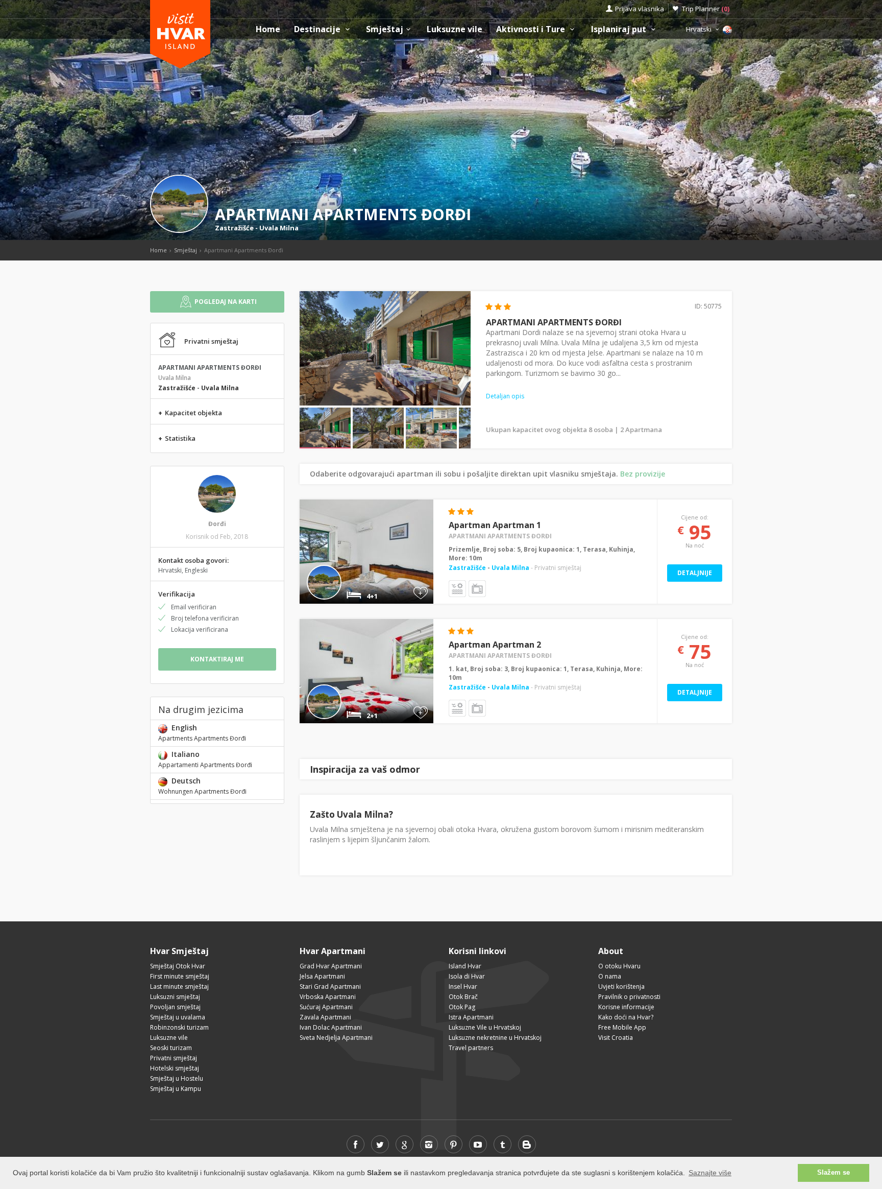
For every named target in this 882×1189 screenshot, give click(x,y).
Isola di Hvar (467, 976)
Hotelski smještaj (174, 1068)
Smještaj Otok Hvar (177, 966)
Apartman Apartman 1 (495, 525)
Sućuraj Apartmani (326, 1007)
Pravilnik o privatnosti (629, 996)
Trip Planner (705, 8)
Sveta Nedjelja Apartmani (336, 1037)
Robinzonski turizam (179, 1027)
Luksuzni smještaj (175, 996)
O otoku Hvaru (619, 966)
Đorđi (217, 523)
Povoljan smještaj (175, 1007)
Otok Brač (463, 996)
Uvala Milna (279, 227)
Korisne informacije (626, 1007)
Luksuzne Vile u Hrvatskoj (485, 1027)
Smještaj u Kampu (175, 1088)
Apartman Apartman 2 (495, 644)
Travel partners (471, 1047)
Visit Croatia (615, 1037)
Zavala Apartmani (325, 1017)
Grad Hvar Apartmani (331, 966)
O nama (609, 976)
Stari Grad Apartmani (330, 986)
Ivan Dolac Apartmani (331, 1027)
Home (268, 29)
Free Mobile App (622, 1027)
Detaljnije (694, 572)
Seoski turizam (171, 1047)
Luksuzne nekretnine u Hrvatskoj (495, 1037)
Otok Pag (462, 1007)
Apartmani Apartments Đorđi (500, 536)
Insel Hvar (463, 986)
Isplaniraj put (619, 29)
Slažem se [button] (833, 1172)
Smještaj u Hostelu (176, 1078)
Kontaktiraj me (217, 659)
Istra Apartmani (471, 1017)
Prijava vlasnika (639, 8)
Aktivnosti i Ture (531, 29)
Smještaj (384, 29)
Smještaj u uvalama (177, 1017)
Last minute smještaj (179, 986)
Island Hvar (465, 966)
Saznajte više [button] (710, 1173)
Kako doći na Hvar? (625, 1017)
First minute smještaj (179, 976)
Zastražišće (234, 227)
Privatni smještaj (173, 1058)
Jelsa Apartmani (322, 976)
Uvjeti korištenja (621, 986)
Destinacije (318, 29)
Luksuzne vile (454, 29)
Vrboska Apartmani (328, 996)
